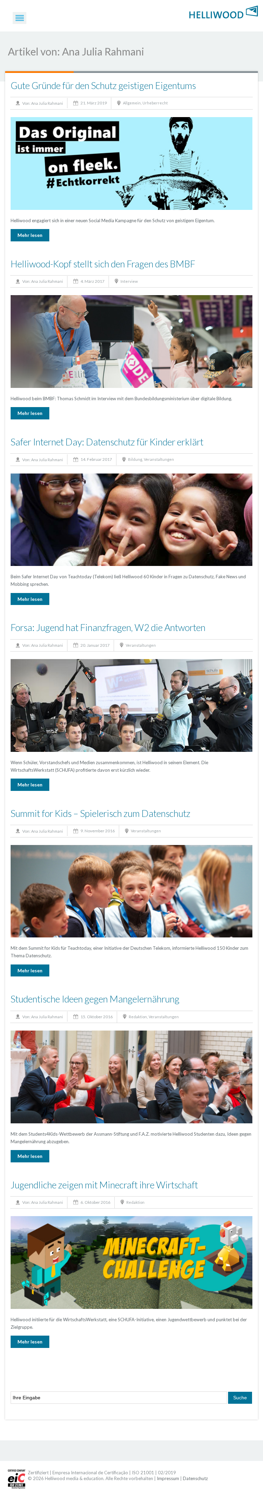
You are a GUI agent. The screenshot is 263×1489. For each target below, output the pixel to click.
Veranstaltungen (159, 459)
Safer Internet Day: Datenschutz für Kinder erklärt (107, 441)
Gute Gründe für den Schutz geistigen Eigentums (103, 85)
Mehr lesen (29, 235)
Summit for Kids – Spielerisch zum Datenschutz (100, 813)
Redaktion (138, 1016)
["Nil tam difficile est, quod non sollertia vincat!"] (223, 11)
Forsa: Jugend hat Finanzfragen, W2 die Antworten (108, 627)
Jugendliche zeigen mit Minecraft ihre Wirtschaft (104, 1184)
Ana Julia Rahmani (47, 103)
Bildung (135, 459)
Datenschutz (195, 1478)
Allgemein (132, 103)
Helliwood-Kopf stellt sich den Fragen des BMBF (103, 263)
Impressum (168, 1478)
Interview (129, 281)
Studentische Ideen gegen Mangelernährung (95, 999)
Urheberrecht (155, 103)
